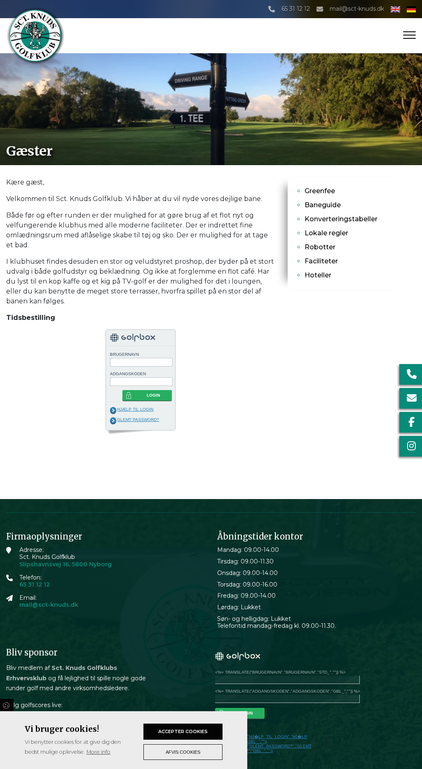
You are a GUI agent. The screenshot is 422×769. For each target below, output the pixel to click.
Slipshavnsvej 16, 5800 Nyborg (65, 564)
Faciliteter (321, 261)
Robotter (320, 247)
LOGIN (153, 395)
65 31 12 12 (295, 8)
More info (98, 752)
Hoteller (318, 275)
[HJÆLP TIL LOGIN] (113, 410)
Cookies (7, 705)
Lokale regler (326, 233)
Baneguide (323, 205)
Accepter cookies (183, 731)
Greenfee (320, 191)
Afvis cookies (183, 752)
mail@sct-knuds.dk (357, 8)
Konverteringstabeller (341, 219)
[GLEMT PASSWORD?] (113, 420)
